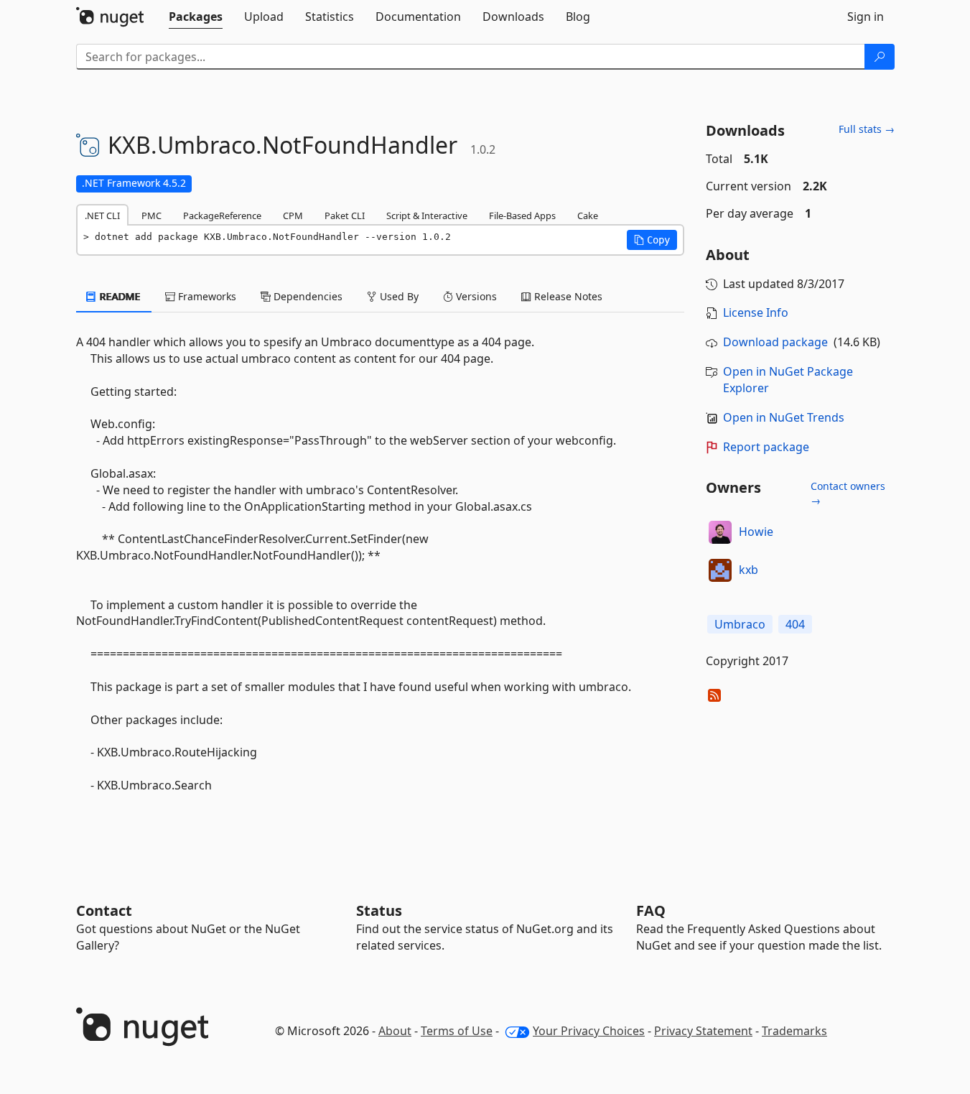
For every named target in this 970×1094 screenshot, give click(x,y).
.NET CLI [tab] (102, 215)
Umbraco (739, 624)
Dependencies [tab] (306, 296)
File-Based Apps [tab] (522, 215)
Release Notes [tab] (566, 296)
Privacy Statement (703, 1031)
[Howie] (720, 532)
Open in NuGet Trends (783, 417)
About (394, 1031)
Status (379, 910)
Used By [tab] (398, 296)
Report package (766, 447)
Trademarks (794, 1031)
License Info (755, 312)
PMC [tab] (151, 215)
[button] (652, 240)
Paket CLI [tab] (345, 215)
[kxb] (720, 570)
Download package (775, 342)
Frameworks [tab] (205, 296)
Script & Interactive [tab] (426, 215)
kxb (748, 570)
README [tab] (119, 296)
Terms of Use (457, 1031)
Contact (104, 910)
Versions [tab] (475, 296)
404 (795, 624)
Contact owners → (848, 493)
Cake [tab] (587, 215)
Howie (756, 531)
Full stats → (867, 129)
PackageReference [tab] (222, 215)
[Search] (879, 57)
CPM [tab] (293, 215)
